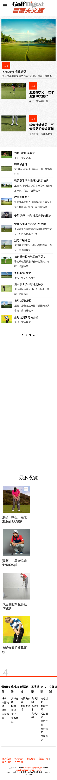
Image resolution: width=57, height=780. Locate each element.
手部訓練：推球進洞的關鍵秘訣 (32, 215)
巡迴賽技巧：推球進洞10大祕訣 (41, 94)
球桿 (4, 698)
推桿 (13, 710)
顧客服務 (31, 758)
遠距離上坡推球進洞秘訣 (28, 284)
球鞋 (4, 710)
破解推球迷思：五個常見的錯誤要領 (41, 127)
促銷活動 (18, 758)
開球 (13, 706)
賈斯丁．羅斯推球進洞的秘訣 (14, 563)
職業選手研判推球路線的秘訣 (31, 180)
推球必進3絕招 (23, 273)
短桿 (13, 714)
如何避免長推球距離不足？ (30, 256)
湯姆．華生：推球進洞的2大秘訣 (14, 519)
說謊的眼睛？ (22, 197)
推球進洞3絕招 (23, 300)
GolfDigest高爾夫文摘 (32, 767)
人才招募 (18, 761)
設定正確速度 (22, 240)
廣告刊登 (6, 761)
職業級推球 (20, 164)
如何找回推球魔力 (24, 153)
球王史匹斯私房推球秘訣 (14, 606)
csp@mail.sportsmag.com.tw (28, 770)
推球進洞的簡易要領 (26, 317)
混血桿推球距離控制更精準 (30, 224)
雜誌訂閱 (43, 758)
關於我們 (6, 758)
